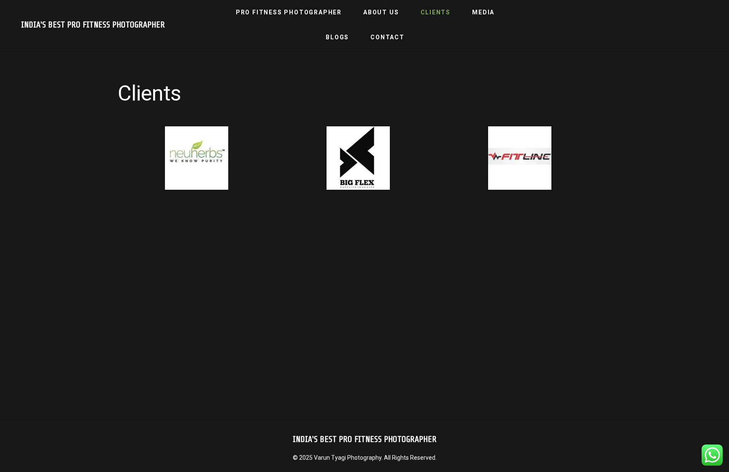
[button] (124, 160)
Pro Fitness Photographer (289, 12)
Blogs (337, 37)
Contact (387, 37)
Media (483, 12)
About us (381, 12)
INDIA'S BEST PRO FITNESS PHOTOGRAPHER (93, 25)
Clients (436, 12)
